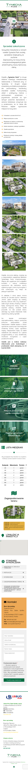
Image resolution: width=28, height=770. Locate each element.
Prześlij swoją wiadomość (14, 680)
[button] (14, 21)
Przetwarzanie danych (11, 663)
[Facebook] (14, 767)
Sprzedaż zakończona (14, 46)
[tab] (14, 567)
